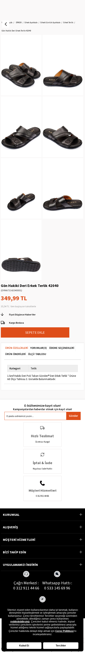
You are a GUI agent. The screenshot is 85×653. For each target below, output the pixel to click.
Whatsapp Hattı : (57, 582)
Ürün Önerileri (15, 354)
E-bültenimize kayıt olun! (42, 406)
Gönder (73, 416)
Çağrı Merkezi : (26, 582)
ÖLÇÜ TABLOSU (37, 354)
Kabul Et (24, 645)
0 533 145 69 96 (57, 587)
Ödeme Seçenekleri (61, 348)
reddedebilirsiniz (20, 621)
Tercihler (61, 645)
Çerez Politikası (64, 631)
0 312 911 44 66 (26, 587)
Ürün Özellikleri (16, 348)
